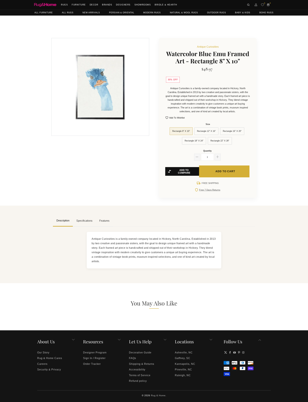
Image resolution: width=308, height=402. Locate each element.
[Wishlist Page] (262, 4)
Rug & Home (158, 395)
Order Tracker (92, 364)
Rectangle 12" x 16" (206, 131)
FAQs (132, 358)
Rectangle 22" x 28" (219, 141)
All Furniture (43, 12)
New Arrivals (91, 12)
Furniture (79, 5)
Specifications (84, 220)
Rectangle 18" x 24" (194, 141)
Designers (123, 5)
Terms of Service (139, 375)
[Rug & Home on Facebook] (230, 352)
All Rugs (67, 12)
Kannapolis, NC (185, 364)
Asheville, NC (184, 352)
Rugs (64, 5)
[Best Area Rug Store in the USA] (45, 5)
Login (256, 5)
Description (62, 220)
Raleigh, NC (183, 375)
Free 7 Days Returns (209, 190)
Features (104, 220)
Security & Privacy (49, 369)
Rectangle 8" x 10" (181, 131)
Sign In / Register (94, 358)
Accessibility (137, 369)
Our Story (43, 352)
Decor (94, 5)
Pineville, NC (183, 369)
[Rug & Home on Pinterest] (239, 352)
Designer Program (95, 352)
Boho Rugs (266, 12)
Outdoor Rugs (216, 12)
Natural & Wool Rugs (184, 12)
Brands (107, 5)
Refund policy (138, 381)
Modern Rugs (152, 12)
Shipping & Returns (141, 364)
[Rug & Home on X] (225, 352)
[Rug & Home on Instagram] (243, 352)
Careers (42, 364)
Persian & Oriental (121, 12)
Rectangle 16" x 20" (232, 131)
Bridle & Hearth (166, 5)
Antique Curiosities (208, 46)
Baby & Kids (242, 12)
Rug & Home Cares (49, 358)
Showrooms (142, 5)
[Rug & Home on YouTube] (234, 352)
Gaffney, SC (182, 358)
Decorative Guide (140, 352)
